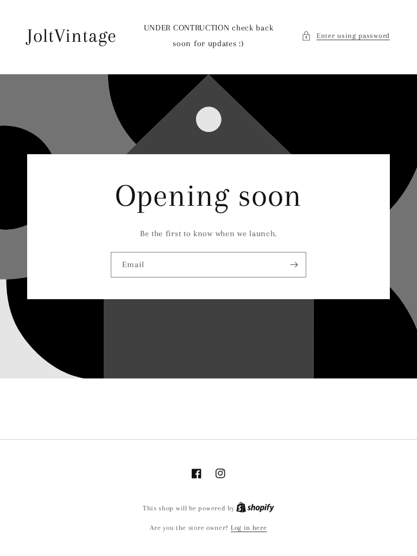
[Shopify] (255, 508)
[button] (345, 35)
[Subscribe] (294, 264)
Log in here (249, 528)
